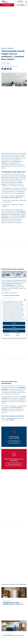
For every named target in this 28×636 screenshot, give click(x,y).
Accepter (14, 323)
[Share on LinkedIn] (8, 69)
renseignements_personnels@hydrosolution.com (12, 320)
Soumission (22, 4)
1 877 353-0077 (20, 2)
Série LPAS (23, 200)
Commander (8, 4)
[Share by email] (11, 69)
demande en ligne (12, 418)
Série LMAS (15, 200)
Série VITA (14, 204)
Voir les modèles (14, 441)
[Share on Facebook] (2, 69)
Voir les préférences (14, 330)
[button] (24, 299)
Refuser (14, 327)
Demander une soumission (14, 464)
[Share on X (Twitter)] (5, 69)
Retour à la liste (5, 63)
